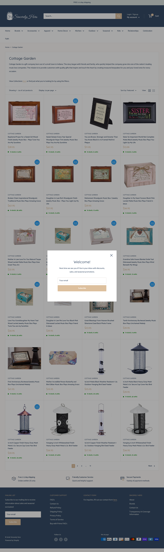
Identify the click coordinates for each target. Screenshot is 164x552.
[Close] (111, 255)
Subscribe (82, 288)
